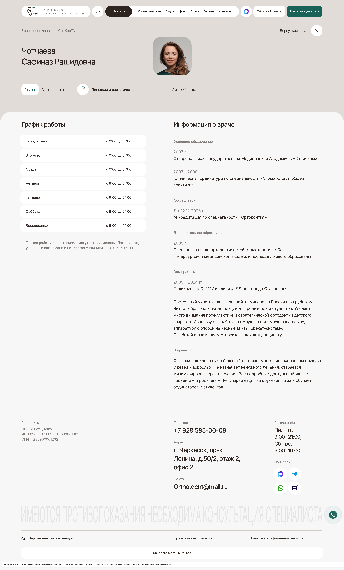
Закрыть (338, 2)
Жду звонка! (328, 296)
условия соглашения (321, 302)
